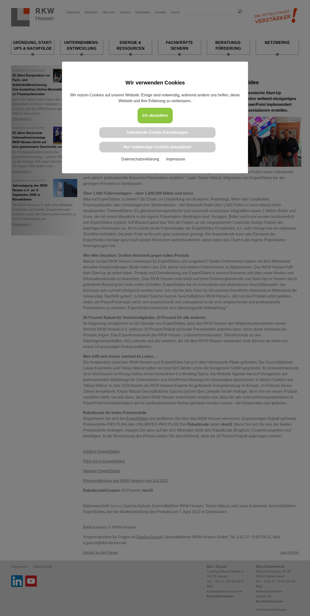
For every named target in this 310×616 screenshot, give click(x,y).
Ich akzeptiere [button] (155, 115)
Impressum (175, 159)
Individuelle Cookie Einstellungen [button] (157, 132)
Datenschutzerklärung (140, 159)
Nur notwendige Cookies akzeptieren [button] (157, 147)
